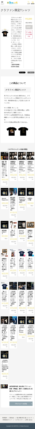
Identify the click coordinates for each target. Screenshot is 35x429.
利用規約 (4, 417)
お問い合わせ (28, 419)
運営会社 (11, 417)
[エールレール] (12, 2)
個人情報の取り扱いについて (24, 417)
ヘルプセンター (19, 419)
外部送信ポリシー (7, 419)
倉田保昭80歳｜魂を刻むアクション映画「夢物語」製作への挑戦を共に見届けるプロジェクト (21, 389)
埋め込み (32, 72)
